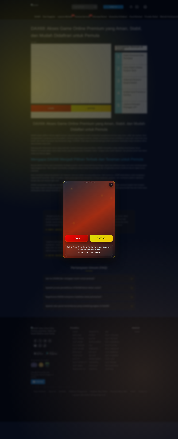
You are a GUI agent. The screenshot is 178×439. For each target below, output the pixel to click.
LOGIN (77, 238)
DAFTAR (101, 238)
